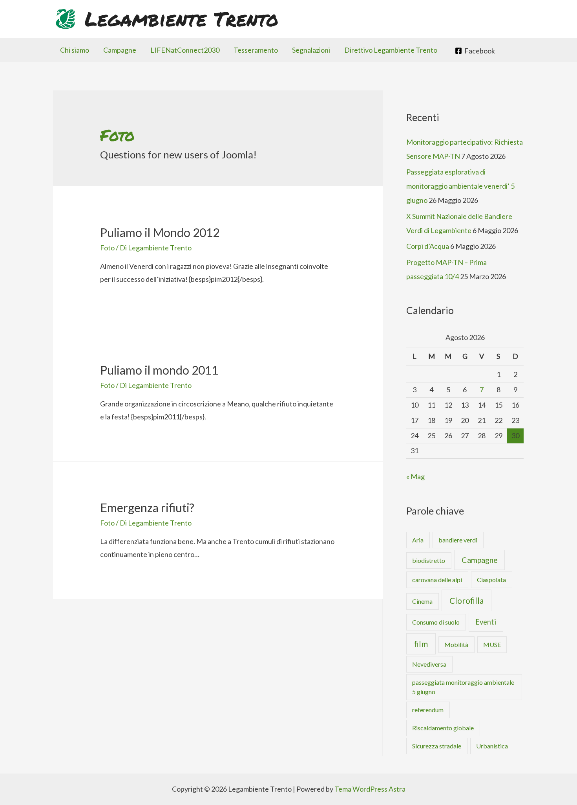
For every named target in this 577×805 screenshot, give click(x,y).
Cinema (422, 601)
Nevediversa (429, 664)
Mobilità (456, 644)
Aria (418, 540)
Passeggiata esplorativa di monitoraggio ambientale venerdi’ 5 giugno (460, 185)
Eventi (485, 622)
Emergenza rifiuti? (147, 507)
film (421, 644)
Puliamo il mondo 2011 (159, 370)
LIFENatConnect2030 (184, 50)
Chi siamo (74, 50)
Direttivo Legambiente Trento (390, 50)
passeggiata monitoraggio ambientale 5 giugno (463, 686)
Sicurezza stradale (436, 746)
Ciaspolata (491, 579)
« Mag (415, 476)
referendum (428, 709)
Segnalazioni (311, 50)
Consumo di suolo (436, 622)
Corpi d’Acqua (427, 246)
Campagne (119, 50)
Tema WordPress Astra (369, 789)
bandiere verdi (457, 540)
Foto (107, 247)
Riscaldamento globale (443, 727)
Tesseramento (256, 50)
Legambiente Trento (181, 19)
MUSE (492, 644)
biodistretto (428, 560)
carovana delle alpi (437, 579)
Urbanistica (492, 746)
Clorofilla (466, 600)
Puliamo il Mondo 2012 (159, 232)
